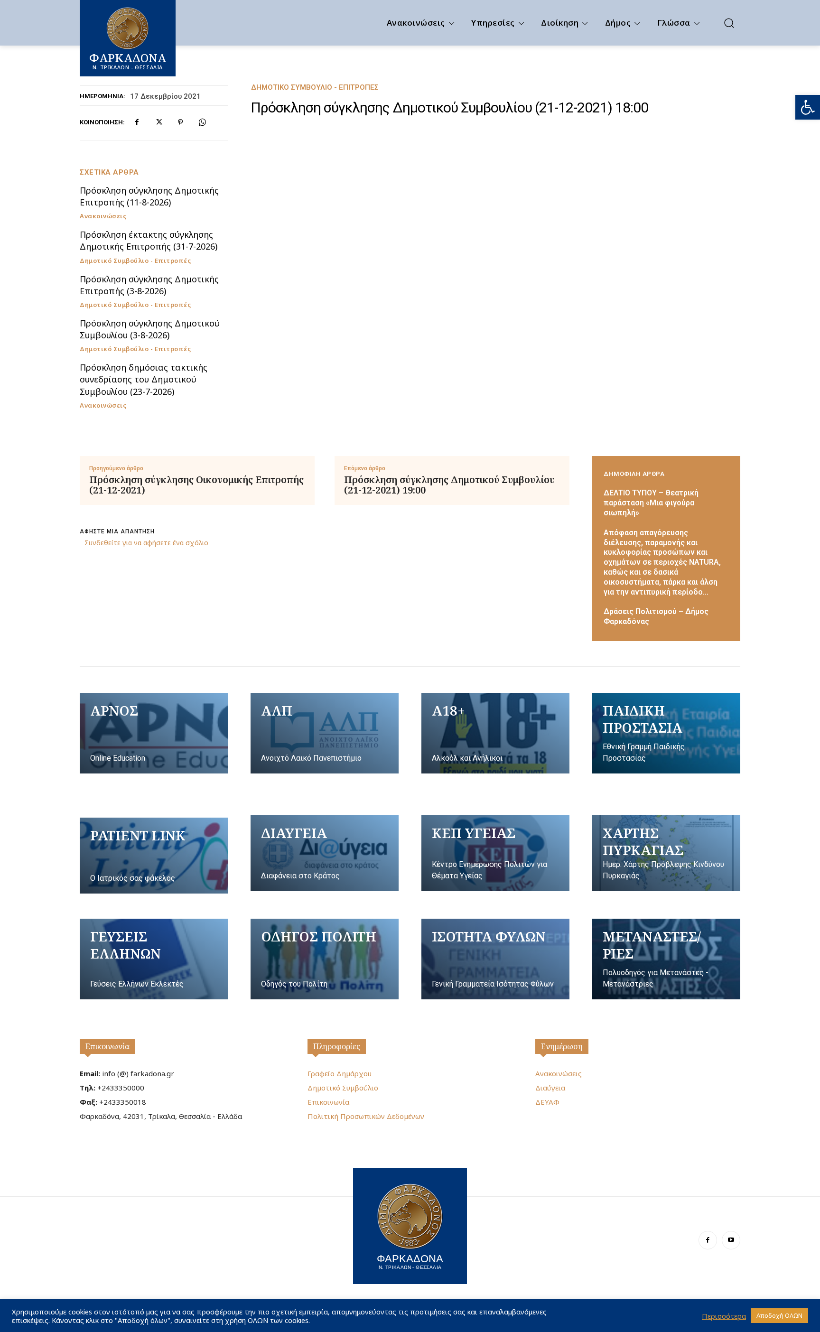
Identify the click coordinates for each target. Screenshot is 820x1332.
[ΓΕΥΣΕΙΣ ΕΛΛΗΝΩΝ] (154, 959)
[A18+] (495, 733)
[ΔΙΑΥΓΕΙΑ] (325, 853)
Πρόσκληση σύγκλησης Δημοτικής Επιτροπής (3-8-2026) (149, 285)
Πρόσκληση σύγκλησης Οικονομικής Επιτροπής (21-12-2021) (196, 485)
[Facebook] (136, 122)
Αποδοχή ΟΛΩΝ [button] (779, 1315)
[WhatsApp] (202, 122)
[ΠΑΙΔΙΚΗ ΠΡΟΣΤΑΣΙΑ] (666, 733)
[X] (158, 122)
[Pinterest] (180, 122)
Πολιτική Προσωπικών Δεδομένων (366, 1116)
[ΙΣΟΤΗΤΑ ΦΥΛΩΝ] (495, 959)
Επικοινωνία (107, 1046)
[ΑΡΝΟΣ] (154, 733)
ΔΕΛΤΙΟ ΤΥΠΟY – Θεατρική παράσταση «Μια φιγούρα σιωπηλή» (651, 502)
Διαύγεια (550, 1087)
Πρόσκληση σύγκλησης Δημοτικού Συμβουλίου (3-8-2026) (150, 329)
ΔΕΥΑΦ (547, 1102)
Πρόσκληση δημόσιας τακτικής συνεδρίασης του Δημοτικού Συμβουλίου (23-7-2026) (143, 379)
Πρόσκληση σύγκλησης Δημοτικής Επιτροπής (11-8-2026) (149, 196)
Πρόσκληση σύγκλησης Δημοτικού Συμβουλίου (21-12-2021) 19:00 (449, 485)
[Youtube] (731, 1240)
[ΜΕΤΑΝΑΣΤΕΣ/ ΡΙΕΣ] (666, 959)
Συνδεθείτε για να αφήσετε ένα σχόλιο (146, 542)
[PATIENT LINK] (154, 856)
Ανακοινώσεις (103, 216)
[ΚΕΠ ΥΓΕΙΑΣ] (495, 853)
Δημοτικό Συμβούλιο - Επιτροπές (315, 87)
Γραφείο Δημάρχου (340, 1073)
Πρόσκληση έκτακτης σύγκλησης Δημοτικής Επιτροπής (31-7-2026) (148, 240)
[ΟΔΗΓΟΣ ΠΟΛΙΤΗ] (325, 959)
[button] (807, 107)
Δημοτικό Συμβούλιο (343, 1087)
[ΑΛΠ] (325, 733)
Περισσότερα (724, 1316)
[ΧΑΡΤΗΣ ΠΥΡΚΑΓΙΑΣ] (666, 853)
